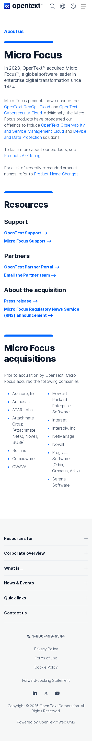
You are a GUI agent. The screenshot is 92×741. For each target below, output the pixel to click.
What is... (13, 568)
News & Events (19, 582)
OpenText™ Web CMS (57, 722)
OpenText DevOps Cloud (27, 106)
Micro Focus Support (24, 241)
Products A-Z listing (22, 155)
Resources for (18, 538)
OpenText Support (22, 232)
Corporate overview (24, 553)
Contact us (15, 612)
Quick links (15, 597)
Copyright (16, 706)
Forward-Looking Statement (46, 680)
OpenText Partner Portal (28, 266)
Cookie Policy (46, 667)
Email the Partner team (27, 275)
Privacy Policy (46, 649)
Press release (17, 301)
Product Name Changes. (56, 173)
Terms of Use (46, 658)
